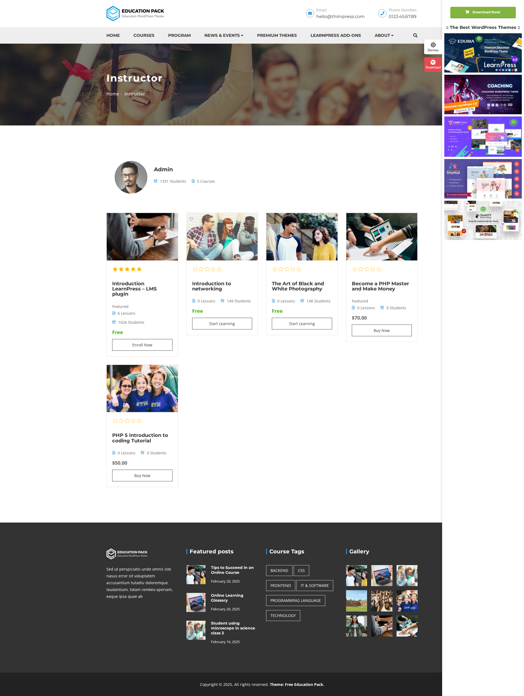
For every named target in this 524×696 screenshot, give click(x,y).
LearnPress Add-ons (336, 35)
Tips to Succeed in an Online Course (232, 570)
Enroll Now (142, 344)
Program (179, 35)
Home (113, 35)
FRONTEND (280, 585)
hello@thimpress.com (340, 16)
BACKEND (279, 570)
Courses (143, 35)
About (382, 35)
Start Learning (222, 323)
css (301, 570)
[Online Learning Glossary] (196, 602)
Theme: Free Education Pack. (297, 684)
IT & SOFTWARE (315, 585)
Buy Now (382, 330)
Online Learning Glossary (227, 598)
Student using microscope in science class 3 (233, 628)
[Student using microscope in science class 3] (196, 629)
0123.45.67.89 (402, 16)
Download (433, 67)
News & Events (222, 35)
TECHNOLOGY (283, 615)
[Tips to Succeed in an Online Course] (196, 574)
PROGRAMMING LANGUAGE (295, 600)
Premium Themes (277, 35)
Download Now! (486, 12)
